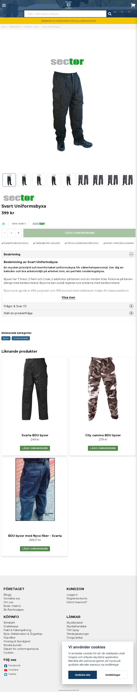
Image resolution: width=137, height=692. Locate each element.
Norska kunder (13, 645)
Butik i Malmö (12, 606)
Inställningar (112, 674)
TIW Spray (73, 630)
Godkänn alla (82, 674)
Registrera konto (77, 598)
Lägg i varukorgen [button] (35, 448)
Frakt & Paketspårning (17, 630)
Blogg (7, 594)
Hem (3, 27)
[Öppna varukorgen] (133, 5)
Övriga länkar (75, 637)
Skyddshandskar (77, 626)
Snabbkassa (11, 626)
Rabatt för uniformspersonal (21, 649)
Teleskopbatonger (78, 633)
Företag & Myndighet (17, 641)
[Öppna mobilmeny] (4, 5)
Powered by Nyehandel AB (69, 690)
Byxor (36, 27)
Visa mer (68, 297)
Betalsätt (9, 622)
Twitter (12, 674)
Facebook (14, 665)
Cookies (8, 652)
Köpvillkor (10, 637)
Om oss (8, 602)
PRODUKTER (15, 27)
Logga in (72, 594)
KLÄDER (27, 27)
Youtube (13, 669)
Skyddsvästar (75, 622)
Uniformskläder (20, 338)
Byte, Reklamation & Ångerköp (23, 633)
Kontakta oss (12, 598)
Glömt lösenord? (77, 602)
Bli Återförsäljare (14, 609)
